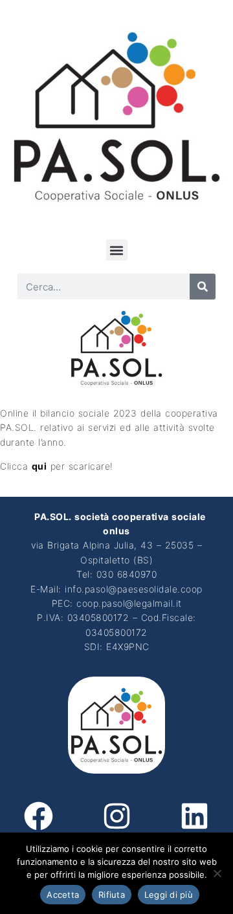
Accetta (63, 894)
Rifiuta (111, 894)
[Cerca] (203, 286)
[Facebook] (39, 816)
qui (39, 466)
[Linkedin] (195, 816)
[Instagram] (116, 816)
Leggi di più (168, 894)
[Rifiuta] (216, 873)
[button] (117, 250)
